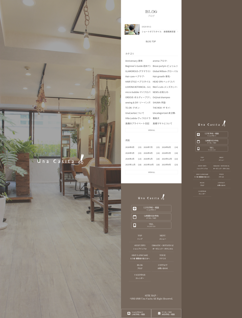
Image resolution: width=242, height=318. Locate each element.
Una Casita (147, 298)
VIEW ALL (151, 130)
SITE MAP (150, 295)
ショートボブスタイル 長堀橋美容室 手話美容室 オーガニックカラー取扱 (176, 31)
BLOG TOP (151, 41)
